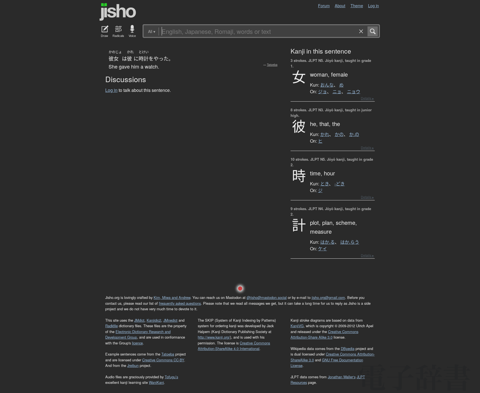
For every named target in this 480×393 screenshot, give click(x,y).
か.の (354, 134)
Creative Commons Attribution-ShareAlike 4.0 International (234, 345)
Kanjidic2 (154, 320)
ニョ (336, 92)
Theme (357, 5)
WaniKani (156, 382)
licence (137, 343)
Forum (324, 5)
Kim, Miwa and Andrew (172, 297)
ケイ (322, 249)
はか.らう (349, 242)
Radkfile (111, 325)
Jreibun (133, 365)
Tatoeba (272, 65)
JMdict (139, 320)
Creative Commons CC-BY (163, 359)
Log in (373, 5)
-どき (339, 184)
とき (324, 184)
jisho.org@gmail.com (328, 297)
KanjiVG (297, 325)
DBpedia (347, 348)
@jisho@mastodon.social (267, 297)
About (340, 5)
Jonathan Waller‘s (342, 376)
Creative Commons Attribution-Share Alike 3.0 (324, 334)
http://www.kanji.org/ (214, 337)
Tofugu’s (171, 376)
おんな (327, 85)
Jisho (117, 12)
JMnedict (170, 320)
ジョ (322, 92)
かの (339, 134)
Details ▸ (367, 98)
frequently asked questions (180, 303)
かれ (324, 134)
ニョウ (353, 92)
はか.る (327, 242)
